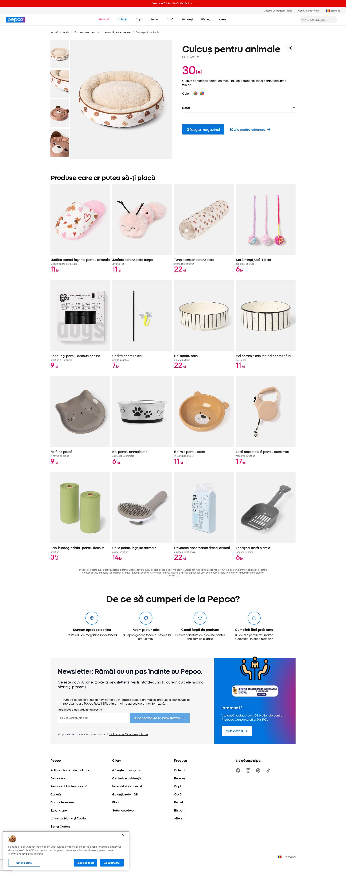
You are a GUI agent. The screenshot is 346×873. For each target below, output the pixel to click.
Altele (66, 32)
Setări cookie (24, 862)
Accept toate (112, 862)
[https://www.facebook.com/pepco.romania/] (239, 770)
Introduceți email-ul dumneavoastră (81, 709)
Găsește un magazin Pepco (278, 10)
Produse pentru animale (86, 32)
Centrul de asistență (308, 10)
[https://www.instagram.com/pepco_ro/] (249, 770)
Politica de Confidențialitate (128, 734)
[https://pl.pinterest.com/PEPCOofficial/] (259, 770)
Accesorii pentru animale (117, 32)
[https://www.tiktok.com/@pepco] (269, 770)
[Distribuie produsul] (290, 48)
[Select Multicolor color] (195, 93)
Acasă (54, 32)
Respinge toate (85, 862)
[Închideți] (123, 835)
